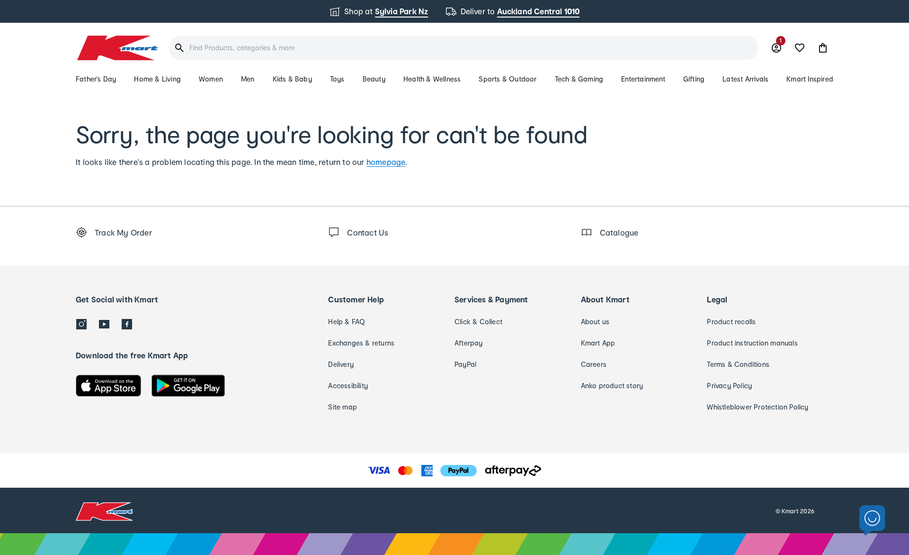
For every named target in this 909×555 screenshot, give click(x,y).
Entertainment (643, 79)
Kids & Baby (292, 79)
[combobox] (463, 48)
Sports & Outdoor (507, 79)
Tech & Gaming (579, 79)
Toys (337, 79)
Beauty (374, 79)
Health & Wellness (432, 79)
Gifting (693, 79)
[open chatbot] (872, 520)
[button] (822, 47)
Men (248, 79)
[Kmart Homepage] (117, 48)
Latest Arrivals (745, 79)
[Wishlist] (799, 47)
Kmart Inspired (809, 79)
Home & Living (157, 79)
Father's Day (96, 79)
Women (211, 79)
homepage (386, 161)
